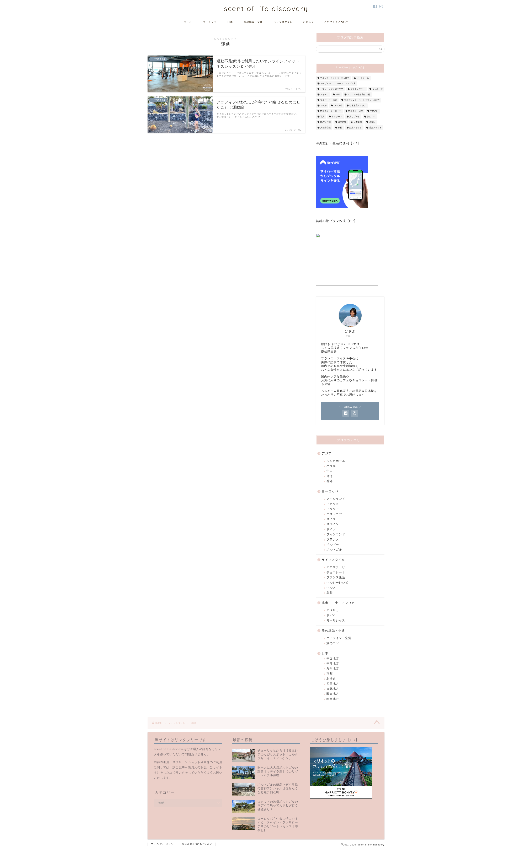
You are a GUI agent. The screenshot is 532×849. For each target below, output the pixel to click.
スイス (331, 519)
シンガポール (335, 461)
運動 (329, 592)
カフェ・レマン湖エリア (331, 89)
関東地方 (332, 693)
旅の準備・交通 (253, 21)
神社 (340, 127)
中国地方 (332, 658)
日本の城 (342, 122)
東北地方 (332, 688)
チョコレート (335, 572)
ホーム (188, 21)
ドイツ (331, 529)
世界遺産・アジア (357, 105)
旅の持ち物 (325, 122)
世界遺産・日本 (355, 111)
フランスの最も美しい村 (358, 95)
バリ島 (331, 466)
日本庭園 (357, 122)
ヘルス (331, 587)
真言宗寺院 (325, 127)
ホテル (323, 105)
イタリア (332, 509)
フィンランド (335, 534)
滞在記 (372, 122)
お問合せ (308, 21)
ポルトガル (334, 549)
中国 (329, 471)
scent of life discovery (266, 8)
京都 (329, 673)
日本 (230, 21)
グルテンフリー (357, 89)
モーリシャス (335, 620)
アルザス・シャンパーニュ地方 (334, 78)
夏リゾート (354, 116)
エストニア (334, 514)
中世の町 (374, 111)
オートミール (363, 78)
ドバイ (331, 615)
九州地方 (332, 668)
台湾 (329, 476)
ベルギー (332, 544)
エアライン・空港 (338, 638)
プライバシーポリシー (163, 844)
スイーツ (324, 95)
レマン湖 (338, 105)
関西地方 (332, 699)
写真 (322, 116)
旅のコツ (371, 116)
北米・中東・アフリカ (338, 603)
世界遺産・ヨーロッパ (330, 111)
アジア (327, 453)
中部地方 (332, 663)
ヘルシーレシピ (337, 582)
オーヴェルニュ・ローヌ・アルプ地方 (338, 84)
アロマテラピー (337, 567)
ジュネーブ (377, 89)
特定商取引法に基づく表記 (197, 844)
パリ (338, 95)
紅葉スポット (355, 127)
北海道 (331, 678)
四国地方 (332, 683)
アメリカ (332, 610)
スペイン (332, 524)
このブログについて (336, 21)
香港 (329, 481)
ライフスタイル (283, 21)
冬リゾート (337, 116)
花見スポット (375, 127)
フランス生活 (335, 577)
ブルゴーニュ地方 (328, 100)
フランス (332, 539)
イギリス (332, 504)
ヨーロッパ (209, 21)
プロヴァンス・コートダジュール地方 (361, 100)
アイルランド (335, 498)
